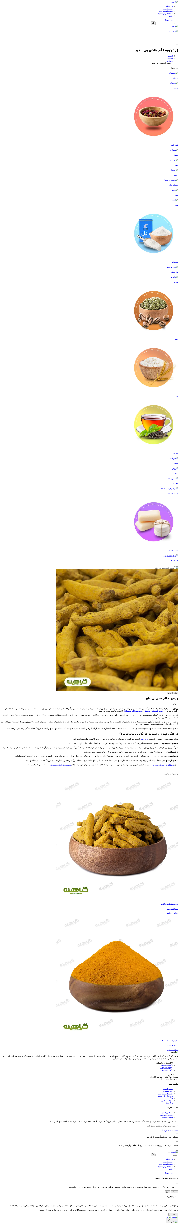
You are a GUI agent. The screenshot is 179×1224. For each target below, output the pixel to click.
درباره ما (169, 1103)
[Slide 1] (177, 566)
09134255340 (172, 20)
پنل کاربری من (167, 1112)
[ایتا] (169, 1217)
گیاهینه (170, 56)
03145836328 (165, 1068)
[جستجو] (153, 23)
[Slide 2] (175, 566)
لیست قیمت (168, 9)
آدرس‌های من (167, 1117)
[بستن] (177, 1133)
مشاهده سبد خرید (170, 1130)
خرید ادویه (145, 739)
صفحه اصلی (168, 6)
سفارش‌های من (166, 1115)
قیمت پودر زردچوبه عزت (61, 765)
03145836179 (165, 1070)
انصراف (174, 1192)
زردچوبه (170, 61)
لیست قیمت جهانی (165, 11)
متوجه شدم (173, 1214)
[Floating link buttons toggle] (172, 1220)
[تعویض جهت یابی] (177, 44)
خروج (167, 1192)
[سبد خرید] (89, 35)
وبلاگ (171, 16)
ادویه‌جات (169, 58)
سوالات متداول (167, 1100)
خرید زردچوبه (158, 765)
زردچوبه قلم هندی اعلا (133, 711)
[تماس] (174, 1217)
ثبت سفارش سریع (165, 13)
